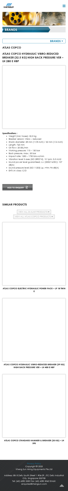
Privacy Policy (34, 463)
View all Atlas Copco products (33, 216)
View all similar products (33, 211)
